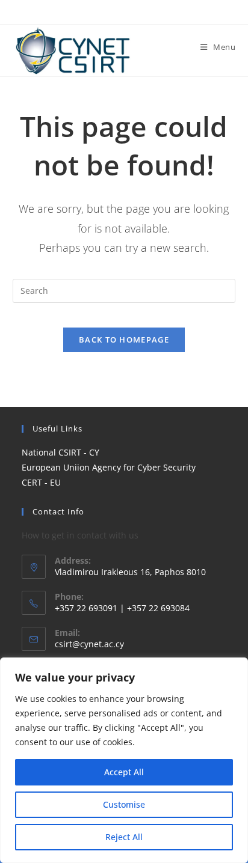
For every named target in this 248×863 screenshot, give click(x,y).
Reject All (124, 837)
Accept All (124, 772)
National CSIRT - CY (60, 452)
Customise (124, 804)
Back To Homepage (124, 339)
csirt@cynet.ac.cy (89, 644)
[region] (124, 760)
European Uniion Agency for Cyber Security (109, 467)
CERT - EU (41, 482)
